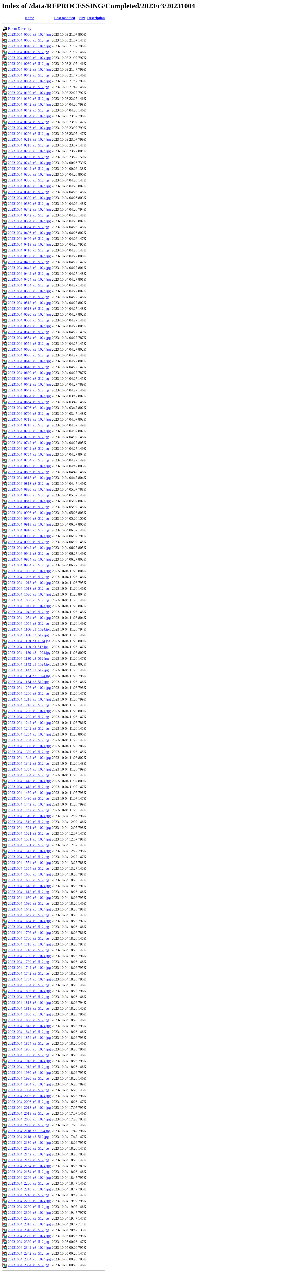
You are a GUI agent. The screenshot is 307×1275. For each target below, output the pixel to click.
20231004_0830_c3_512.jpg (28, 495)
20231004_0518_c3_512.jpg (28, 308)
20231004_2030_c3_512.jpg (28, 1125)
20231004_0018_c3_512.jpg (28, 52)
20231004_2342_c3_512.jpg (28, 1253)
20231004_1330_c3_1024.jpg (29, 746)
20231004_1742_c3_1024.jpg (29, 967)
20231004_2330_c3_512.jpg (28, 1242)
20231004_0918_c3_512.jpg (28, 530)
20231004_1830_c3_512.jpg (28, 1020)
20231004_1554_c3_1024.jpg (29, 863)
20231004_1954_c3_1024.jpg (29, 1084)
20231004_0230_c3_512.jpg (28, 157)
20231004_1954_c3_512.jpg (28, 1090)
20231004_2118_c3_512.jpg (28, 1137)
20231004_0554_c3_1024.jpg (29, 338)
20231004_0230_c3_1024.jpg (29, 151)
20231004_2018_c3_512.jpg (28, 1113)
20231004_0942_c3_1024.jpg (29, 548)
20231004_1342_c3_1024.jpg (29, 758)
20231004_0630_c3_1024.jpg (29, 373)
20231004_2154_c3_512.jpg (28, 1172)
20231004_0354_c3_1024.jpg (29, 221)
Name (29, 18)
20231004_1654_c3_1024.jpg (29, 921)
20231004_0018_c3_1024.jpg (29, 46)
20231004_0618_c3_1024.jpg (29, 361)
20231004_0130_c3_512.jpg (28, 98)
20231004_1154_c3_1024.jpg (29, 676)
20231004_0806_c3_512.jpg (28, 472)
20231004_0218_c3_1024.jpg (29, 139)
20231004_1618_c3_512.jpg (28, 892)
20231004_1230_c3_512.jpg (28, 717)
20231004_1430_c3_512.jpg (28, 798)
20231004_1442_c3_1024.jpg (29, 804)
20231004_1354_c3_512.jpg (28, 775)
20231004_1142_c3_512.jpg (28, 670)
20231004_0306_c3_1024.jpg (29, 174)
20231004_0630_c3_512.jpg (28, 378)
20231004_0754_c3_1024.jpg (29, 454)
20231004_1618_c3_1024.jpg (29, 886)
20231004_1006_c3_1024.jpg (29, 571)
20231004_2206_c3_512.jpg (28, 1183)
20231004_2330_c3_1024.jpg (29, 1236)
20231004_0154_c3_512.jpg (28, 122)
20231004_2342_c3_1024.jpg (29, 1247)
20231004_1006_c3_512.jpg (28, 577)
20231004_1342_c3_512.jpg (28, 763)
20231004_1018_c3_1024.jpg (29, 583)
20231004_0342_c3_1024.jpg (29, 209)
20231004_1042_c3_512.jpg (28, 612)
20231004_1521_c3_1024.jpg (29, 828)
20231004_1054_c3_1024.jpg (29, 618)
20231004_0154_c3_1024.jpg (29, 116)
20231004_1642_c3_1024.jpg (29, 909)
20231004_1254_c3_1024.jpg (29, 734)
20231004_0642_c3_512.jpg (28, 390)
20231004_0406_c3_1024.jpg (29, 233)
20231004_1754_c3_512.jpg (28, 985)
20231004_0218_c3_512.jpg (28, 145)
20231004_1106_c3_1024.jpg (29, 629)
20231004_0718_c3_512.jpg (28, 425)
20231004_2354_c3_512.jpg (28, 1265)
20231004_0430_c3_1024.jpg (29, 256)
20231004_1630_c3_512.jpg (28, 903)
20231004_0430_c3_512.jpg (28, 262)
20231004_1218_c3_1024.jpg (29, 699)
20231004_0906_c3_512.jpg (28, 518)
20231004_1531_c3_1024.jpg (29, 839)
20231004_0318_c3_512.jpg (28, 192)
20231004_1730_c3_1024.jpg (29, 956)
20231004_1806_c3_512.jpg (28, 997)
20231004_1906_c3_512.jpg (28, 1055)
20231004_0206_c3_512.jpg (28, 133)
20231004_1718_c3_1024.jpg (29, 944)
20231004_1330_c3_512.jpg (28, 752)
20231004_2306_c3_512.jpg (28, 1218)
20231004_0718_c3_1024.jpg (29, 419)
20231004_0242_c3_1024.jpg (29, 163)
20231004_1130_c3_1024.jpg (29, 653)
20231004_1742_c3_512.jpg (28, 973)
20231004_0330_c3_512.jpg (28, 203)
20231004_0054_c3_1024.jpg (29, 81)
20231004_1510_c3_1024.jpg (29, 816)
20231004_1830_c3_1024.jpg (29, 1014)
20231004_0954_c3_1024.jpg (29, 559)
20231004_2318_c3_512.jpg (28, 1230)
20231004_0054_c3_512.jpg (28, 87)
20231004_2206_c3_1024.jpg (29, 1177)
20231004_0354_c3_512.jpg (28, 227)
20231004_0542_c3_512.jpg (28, 332)
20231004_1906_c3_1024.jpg (29, 1049)
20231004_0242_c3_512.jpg (28, 168)
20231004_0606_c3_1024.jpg (29, 349)
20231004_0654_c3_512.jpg (28, 402)
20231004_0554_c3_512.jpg (28, 343)
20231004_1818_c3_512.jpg (28, 1008)
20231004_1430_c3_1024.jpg (29, 793)
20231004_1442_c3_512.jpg (28, 810)
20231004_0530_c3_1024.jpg (29, 314)
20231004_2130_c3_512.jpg (28, 1148)
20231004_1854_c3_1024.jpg (29, 1037)
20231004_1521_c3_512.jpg (28, 833)
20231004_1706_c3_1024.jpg (29, 932)
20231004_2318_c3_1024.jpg (29, 1224)
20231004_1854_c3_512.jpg (28, 1043)
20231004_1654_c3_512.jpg (28, 927)
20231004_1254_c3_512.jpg (28, 740)
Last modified (64, 18)
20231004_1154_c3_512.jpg (28, 682)
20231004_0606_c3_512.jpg (28, 355)
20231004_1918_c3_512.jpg (28, 1067)
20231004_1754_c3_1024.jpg (29, 979)
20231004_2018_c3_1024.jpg (29, 1107)
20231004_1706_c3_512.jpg (28, 938)
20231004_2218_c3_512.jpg (28, 1195)
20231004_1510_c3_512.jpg (28, 822)
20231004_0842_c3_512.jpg (28, 507)
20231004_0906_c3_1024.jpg (29, 513)
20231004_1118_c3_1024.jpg (29, 641)
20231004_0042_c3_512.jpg (28, 75)
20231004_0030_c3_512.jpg (28, 63)
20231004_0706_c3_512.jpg (28, 413)
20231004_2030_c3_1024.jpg (29, 1119)
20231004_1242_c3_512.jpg (28, 728)
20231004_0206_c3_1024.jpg (29, 128)
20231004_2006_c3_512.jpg (28, 1102)
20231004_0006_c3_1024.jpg (29, 34)
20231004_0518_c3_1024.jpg (29, 303)
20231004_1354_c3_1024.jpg (29, 769)
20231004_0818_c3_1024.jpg (29, 478)
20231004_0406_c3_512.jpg (28, 238)
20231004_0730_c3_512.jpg (28, 437)
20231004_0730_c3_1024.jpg (29, 431)
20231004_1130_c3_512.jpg (28, 658)
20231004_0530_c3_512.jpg (28, 320)
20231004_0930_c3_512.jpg (28, 542)
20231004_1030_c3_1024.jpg (29, 594)
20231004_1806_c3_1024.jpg (29, 991)
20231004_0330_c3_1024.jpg (29, 198)
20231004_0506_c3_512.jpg (28, 297)
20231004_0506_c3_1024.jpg (29, 291)
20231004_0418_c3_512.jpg (28, 250)
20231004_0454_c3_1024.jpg (29, 279)
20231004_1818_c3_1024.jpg (29, 1002)
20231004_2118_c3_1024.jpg (29, 1131)
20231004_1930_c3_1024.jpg (29, 1072)
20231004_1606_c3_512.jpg (28, 880)
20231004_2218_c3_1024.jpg (29, 1189)
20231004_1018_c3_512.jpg (28, 588)
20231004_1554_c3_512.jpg (28, 868)
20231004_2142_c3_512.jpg (28, 1160)
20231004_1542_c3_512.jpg (28, 857)
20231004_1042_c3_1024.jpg (29, 606)
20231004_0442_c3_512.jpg (28, 273)
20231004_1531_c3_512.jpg (28, 845)
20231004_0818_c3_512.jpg (28, 483)
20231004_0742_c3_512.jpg (28, 448)
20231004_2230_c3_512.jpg (28, 1207)
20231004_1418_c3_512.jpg (28, 787)
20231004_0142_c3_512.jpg (28, 110)
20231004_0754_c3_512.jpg (28, 460)
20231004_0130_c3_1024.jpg (29, 93)
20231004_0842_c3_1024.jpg (29, 501)
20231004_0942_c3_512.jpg (28, 553)
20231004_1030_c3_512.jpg (28, 600)
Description (96, 18)
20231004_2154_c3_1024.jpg (29, 1166)
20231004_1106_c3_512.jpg (28, 635)
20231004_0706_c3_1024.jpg (29, 408)
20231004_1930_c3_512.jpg (28, 1078)
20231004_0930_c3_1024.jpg (29, 536)
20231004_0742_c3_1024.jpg (29, 443)
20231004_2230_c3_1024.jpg (29, 1201)
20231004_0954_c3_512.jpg (28, 565)
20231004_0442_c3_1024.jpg (29, 268)
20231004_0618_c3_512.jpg (28, 367)
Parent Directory (19, 29)
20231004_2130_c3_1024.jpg (29, 1142)
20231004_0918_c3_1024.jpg (29, 524)
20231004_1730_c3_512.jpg (28, 962)
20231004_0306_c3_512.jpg (28, 180)
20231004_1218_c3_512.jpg (28, 705)
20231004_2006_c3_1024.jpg (29, 1096)
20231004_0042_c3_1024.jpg (29, 69)
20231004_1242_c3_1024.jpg (29, 723)
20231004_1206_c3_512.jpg (28, 693)
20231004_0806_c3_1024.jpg (29, 466)
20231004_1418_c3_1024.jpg (29, 781)
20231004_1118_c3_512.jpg (28, 647)
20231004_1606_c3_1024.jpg (29, 874)
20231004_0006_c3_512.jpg (28, 40)
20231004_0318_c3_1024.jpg (29, 186)
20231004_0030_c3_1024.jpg (29, 58)
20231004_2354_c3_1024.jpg (29, 1259)
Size (82, 18)
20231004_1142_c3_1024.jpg (29, 664)
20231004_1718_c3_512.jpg (28, 950)
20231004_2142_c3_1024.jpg (29, 1154)
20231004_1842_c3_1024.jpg (29, 1026)
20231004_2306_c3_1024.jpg (29, 1212)
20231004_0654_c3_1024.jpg (29, 396)
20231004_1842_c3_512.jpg (28, 1032)
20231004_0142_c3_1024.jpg (29, 104)
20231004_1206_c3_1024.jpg (29, 688)
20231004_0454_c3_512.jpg (28, 285)
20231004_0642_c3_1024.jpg (29, 384)
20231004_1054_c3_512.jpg (28, 623)
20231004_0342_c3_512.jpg (28, 215)
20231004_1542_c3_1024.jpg (29, 851)
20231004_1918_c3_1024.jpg (29, 1061)
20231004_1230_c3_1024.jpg (29, 711)
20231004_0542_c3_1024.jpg (29, 326)
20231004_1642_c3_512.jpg (28, 915)
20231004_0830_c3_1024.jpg (29, 489)
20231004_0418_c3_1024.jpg (29, 244)
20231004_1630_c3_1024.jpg (29, 897)
